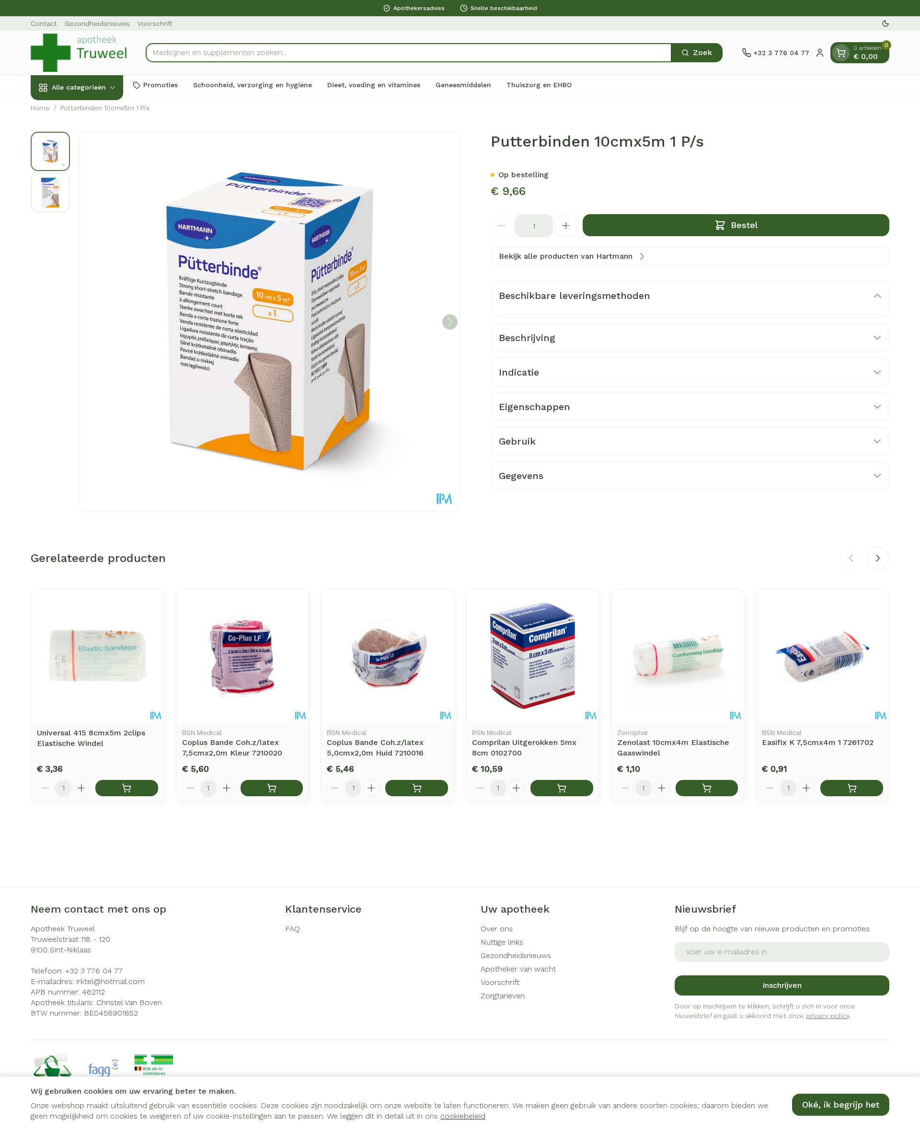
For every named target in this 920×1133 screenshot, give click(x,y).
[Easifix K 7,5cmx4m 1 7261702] (822, 655)
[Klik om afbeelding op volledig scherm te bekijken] (270, 322)
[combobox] (409, 52)
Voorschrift (155, 23)
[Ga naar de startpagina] (78, 52)
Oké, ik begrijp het (840, 1104)
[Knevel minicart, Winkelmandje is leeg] (841, 52)
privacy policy (827, 1015)
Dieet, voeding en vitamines (373, 85)
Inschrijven (782, 985)
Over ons (497, 928)
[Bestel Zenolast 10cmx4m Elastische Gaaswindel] (707, 788)
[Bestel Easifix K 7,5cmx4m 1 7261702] (851, 788)
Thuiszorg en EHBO (539, 85)
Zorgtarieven (503, 995)
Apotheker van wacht (518, 968)
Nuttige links (502, 942)
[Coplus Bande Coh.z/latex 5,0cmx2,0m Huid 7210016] (387, 655)
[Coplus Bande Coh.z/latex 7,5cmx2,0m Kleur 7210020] (242, 655)
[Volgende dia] (877, 558)
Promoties (160, 85)
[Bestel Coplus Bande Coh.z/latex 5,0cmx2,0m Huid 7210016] (416, 788)
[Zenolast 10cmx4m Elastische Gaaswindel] (677, 655)
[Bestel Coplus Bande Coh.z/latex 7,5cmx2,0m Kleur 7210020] (272, 788)
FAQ (292, 928)
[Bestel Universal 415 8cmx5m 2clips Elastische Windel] (126, 788)
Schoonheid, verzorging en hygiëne (252, 85)
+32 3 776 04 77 (94, 970)
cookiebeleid (462, 1116)
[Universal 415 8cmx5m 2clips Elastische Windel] (97, 655)
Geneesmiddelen (463, 85)
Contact (44, 23)
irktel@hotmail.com (110, 981)
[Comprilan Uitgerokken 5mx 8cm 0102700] (532, 655)
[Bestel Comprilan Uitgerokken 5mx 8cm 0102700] (561, 788)
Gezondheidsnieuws (97, 23)
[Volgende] (450, 322)
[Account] (820, 52)
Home (40, 108)
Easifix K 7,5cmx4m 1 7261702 (818, 742)
